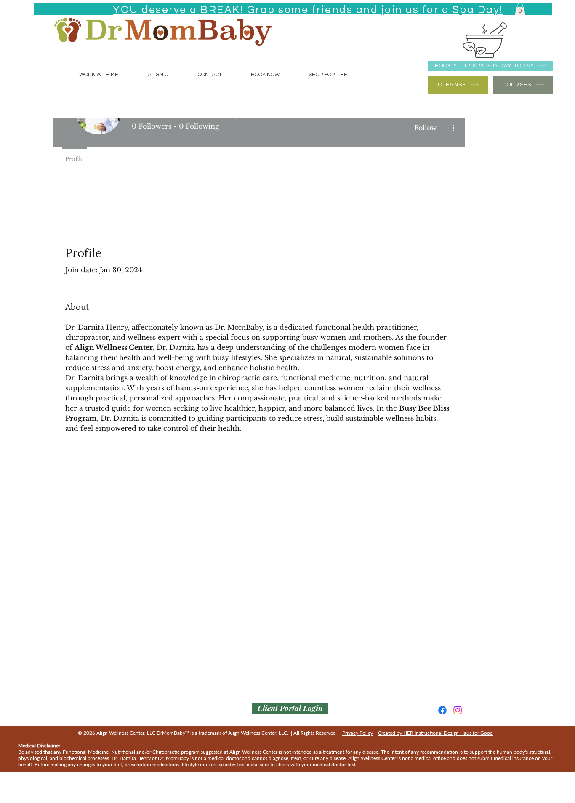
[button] (520, 9)
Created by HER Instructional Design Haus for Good (435, 733)
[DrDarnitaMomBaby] (457, 710)
